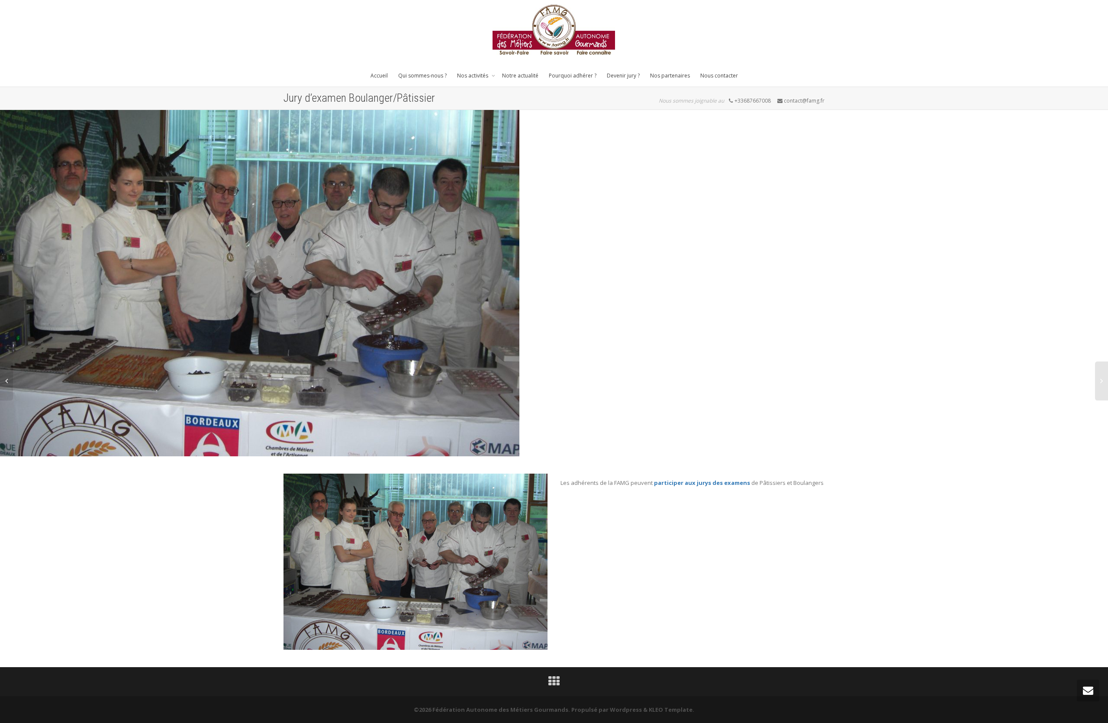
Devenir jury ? (623, 75)
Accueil (379, 75)
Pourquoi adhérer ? (572, 75)
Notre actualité (520, 75)
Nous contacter (719, 75)
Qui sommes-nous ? (422, 75)
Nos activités (473, 75)
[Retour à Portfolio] (554, 683)
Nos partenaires (670, 75)
